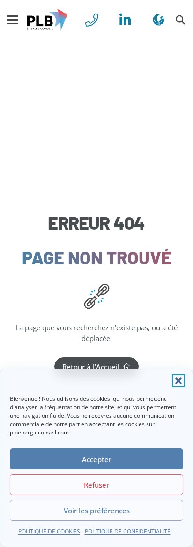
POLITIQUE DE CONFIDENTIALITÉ (128, 531)
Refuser (96, 485)
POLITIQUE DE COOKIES (49, 531)
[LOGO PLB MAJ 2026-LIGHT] (47, 20)
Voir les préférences (97, 510)
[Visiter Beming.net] (158, 19)
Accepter (96, 459)
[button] (178, 380)
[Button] (92, 19)
